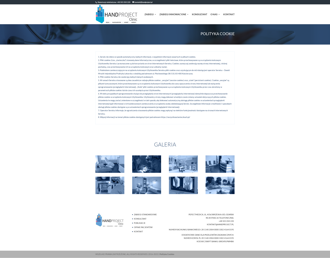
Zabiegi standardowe (145, 214)
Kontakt (229, 14)
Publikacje (139, 223)
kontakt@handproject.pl (220, 224)
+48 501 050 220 (123, 2)
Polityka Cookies (167, 254)
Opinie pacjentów (143, 227)
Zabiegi (149, 14)
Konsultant (199, 14)
